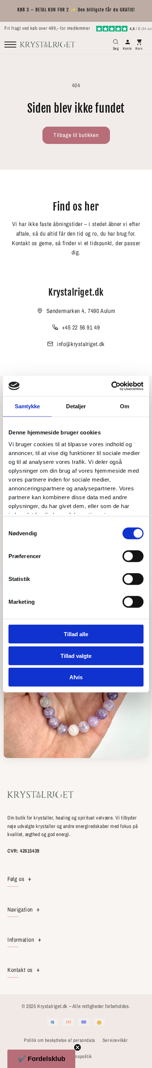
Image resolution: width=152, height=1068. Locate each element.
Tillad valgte (76, 655)
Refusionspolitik (76, 1056)
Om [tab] (124, 406)
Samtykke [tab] (27, 406)
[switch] (133, 556)
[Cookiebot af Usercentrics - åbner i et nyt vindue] (111, 386)
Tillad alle (76, 634)
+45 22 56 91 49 (81, 327)
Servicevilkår (115, 1040)
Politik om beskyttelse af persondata (59, 1040)
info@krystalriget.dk (81, 344)
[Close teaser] (77, 1047)
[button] (41, 1059)
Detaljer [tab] (76, 406)
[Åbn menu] (10, 44)
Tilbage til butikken (76, 135)
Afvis (76, 677)
